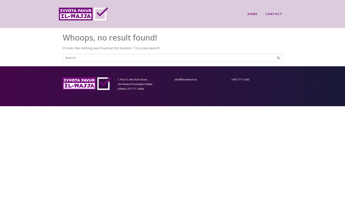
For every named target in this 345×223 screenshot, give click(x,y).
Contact (274, 14)
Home (253, 14)
